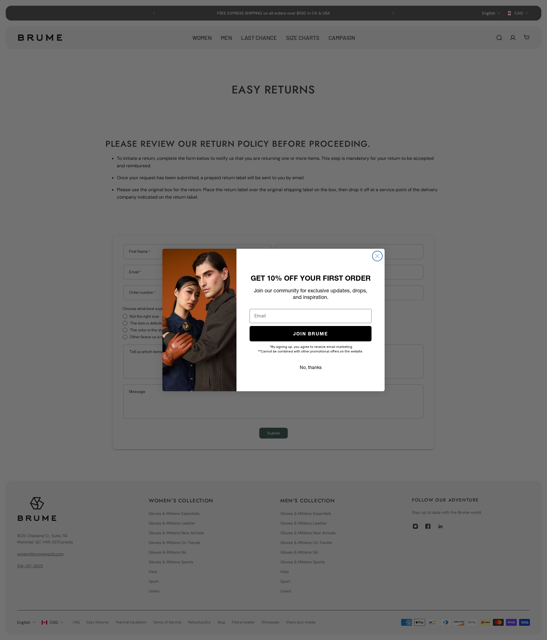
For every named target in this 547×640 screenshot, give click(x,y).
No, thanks (311, 367)
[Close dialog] (377, 256)
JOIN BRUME (310, 334)
